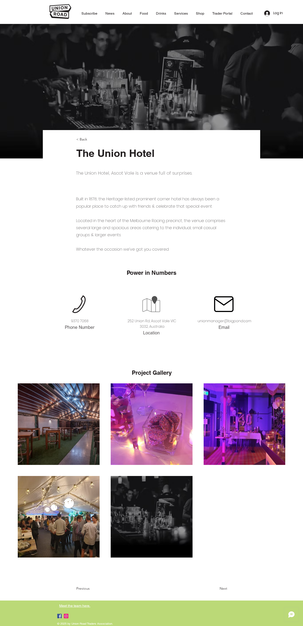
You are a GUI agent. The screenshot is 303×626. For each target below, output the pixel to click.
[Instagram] (66, 616)
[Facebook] (59, 616)
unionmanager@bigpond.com (224, 321)
